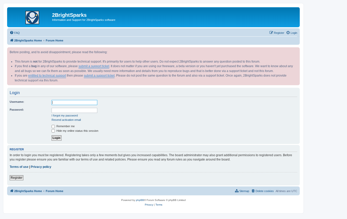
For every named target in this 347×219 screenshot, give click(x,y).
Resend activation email (66, 119)
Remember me (65, 126)
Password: (17, 109)
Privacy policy (41, 167)
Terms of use (19, 167)
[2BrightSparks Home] (30, 16)
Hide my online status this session (77, 130)
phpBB (140, 200)
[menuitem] (15, 33)
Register (16, 178)
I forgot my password (65, 115)
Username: (17, 101)
